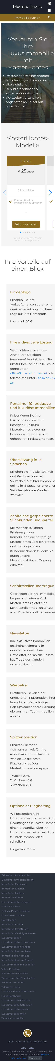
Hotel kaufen (8, 920)
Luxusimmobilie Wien (13, 1014)
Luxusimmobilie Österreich (16, 1005)
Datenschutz (23, 1041)
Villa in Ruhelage (10, 969)
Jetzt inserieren (26, 224)
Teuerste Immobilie (12, 1018)
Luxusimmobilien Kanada (15, 946)
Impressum (40, 1041)
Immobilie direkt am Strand (17, 960)
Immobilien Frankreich (14, 884)
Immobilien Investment (14, 929)
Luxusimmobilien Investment (18, 942)
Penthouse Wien (11, 906)
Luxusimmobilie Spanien (15, 1009)
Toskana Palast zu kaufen (15, 911)
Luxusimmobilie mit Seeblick (17, 964)
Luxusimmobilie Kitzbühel (16, 1000)
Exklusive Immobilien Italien (17, 879)
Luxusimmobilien (11, 938)
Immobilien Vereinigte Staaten (18, 933)
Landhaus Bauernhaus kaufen (18, 991)
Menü (49, 10)
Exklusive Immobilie (12, 982)
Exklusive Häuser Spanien (16, 875)
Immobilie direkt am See (15, 955)
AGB (10, 1041)
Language (49, 3)
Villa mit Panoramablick (14, 973)
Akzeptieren (35, 1058)
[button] (50, 193)
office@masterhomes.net (28, 373)
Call (27, 1033)
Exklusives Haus (10, 987)
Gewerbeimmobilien (13, 915)
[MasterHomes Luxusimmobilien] (27, 4)
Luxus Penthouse (11, 996)
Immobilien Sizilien (12, 897)
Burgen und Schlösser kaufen (18, 978)
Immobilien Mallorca (12, 893)
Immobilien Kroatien (13, 888)
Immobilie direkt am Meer (16, 951)
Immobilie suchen (27, 17)
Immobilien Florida (12, 924)
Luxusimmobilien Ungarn (15, 902)
